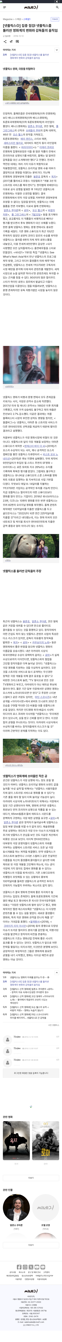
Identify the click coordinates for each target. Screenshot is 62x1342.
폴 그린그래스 (19, 214)
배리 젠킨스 (27, 138)
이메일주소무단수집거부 (44, 1276)
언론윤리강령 (29, 1279)
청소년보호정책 (27, 1276)
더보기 (31, 1178)
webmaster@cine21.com (34, 1322)
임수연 (7, 36)
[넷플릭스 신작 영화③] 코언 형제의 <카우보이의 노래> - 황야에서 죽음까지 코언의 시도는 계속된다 (32, 999)
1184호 (55, 19)
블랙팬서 (35, 921)
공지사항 (13, 1272)
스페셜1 (26, 19)
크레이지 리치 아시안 (15, 925)
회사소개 (22, 1272)
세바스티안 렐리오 (13, 143)
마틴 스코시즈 (42, 697)
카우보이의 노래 (40, 642)
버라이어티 (27, 147)
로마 (26, 210)
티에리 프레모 (47, 147)
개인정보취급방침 (12, 1276)
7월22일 (36, 214)
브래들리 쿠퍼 (33, 130)
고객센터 (46, 1272)
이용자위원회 (42, 1279)
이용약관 (18, 1279)
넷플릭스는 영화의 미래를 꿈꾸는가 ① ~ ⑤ (29, 977)
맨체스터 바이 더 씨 (35, 446)
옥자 (53, 176)
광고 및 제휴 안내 (34, 1272)
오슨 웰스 (18, 134)
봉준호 (36, 176)
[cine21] (31, 7)
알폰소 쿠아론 (35, 126)
